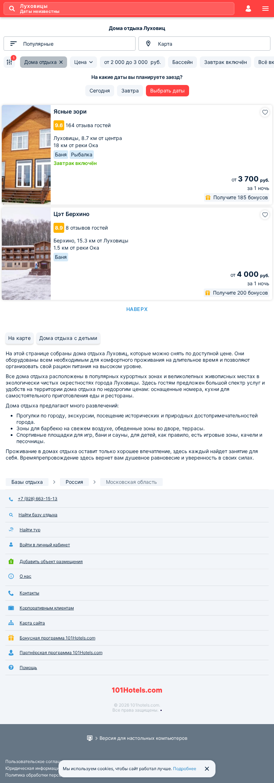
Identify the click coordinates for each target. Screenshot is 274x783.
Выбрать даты (167, 90)
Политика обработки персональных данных (50, 775)
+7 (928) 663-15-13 (37, 498)
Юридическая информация (33, 768)
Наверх (137, 309)
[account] (248, 8)
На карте (19, 338)
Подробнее (184, 768)
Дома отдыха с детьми (68, 338)
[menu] (265, 8)
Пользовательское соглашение (38, 761)
